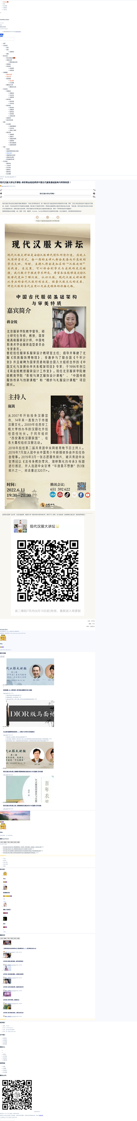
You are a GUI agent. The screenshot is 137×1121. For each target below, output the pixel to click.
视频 (7, 53)
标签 (4, 3)
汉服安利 (8, 117)
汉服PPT (12, 136)
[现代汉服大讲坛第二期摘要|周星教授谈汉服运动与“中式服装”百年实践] (30, 768)
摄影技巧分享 (9, 84)
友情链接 (5, 1040)
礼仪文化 (12, 95)
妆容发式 (12, 111)
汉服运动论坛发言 (11, 952)
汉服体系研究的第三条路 (12, 151)
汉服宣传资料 (13, 138)
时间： (4, 1031)
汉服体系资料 (13, 144)
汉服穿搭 (12, 97)
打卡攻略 (12, 82)
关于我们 (5, 161)
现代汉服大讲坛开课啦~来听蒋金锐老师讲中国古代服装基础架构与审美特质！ (19, 852)
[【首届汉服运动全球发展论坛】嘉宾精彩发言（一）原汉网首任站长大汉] (7, 944)
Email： (4, 1027)
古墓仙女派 (12, 115)
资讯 (7, 49)
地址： (4, 1029)
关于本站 (8, 167)
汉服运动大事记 (10, 157)
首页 (4, 43)
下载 (8, 842)
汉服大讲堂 (9, 153)
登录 (2, 34)
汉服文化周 (9, 60)
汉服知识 (8, 91)
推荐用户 (8, 169)
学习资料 (8, 124)
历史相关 (12, 113)
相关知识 (8, 105)
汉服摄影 (5, 72)
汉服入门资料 (13, 130)
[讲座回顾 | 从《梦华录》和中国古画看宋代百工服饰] (30, 684)
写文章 (1, 36)
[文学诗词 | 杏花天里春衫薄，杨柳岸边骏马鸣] (7, 983)
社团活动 (12, 70)
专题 (4, 146)
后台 (1, 24)
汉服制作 (12, 109)
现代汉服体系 (13, 142)
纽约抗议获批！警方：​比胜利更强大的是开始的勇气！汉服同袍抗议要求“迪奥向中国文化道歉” (26, 740)
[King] (5, 875)
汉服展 (4, 1068)
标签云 (4, 1054)
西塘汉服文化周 (13, 62)
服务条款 (8, 171)
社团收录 (5, 7)
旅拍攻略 (8, 78)
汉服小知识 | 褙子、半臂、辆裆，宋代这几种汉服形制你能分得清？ (20, 699)
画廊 (18, 842)
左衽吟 (8, 148)
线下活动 (5, 55)
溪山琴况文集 (9, 120)
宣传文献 (8, 99)
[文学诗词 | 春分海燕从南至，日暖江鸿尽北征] (7, 1009)
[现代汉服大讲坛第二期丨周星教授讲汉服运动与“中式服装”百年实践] (30, 802)
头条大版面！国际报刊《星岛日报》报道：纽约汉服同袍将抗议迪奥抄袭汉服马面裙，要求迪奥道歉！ (27, 738)
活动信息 (8, 66)
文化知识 (5, 89)
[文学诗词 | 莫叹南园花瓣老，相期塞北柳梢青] (7, 970)
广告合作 (5, 9)
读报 (4, 1066)
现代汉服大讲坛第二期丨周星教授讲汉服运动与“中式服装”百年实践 (17, 848)
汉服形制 (12, 140)
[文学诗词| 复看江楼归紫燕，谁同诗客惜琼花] (7, 957)
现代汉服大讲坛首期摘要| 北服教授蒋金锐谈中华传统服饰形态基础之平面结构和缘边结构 (22, 850)
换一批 (2, 656)
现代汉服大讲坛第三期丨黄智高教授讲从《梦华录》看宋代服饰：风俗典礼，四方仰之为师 (22, 847)
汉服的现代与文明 (10, 155)
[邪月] (5, 920)
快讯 (7, 47)
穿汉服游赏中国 (10, 159)
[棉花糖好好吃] (5, 889)
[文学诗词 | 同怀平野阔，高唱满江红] (7, 996)
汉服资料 (12, 134)
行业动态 (5, 45)
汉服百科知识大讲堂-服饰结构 (12, 695)
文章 (2, 842)
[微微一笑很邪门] (5, 906)
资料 (4, 122)
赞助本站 (8, 163)
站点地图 (5, 5)
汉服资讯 (12, 51)
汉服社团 (5, 1059)
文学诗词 (14, 965)
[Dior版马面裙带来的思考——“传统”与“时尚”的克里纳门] (30, 726)
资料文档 (8, 132)
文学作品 (12, 103)
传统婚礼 (8, 64)
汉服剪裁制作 (13, 126)
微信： (4, 1025)
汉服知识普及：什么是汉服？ (12, 697)
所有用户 (5, 1058)
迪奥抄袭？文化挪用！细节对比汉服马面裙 (15, 737)
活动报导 (12, 68)
